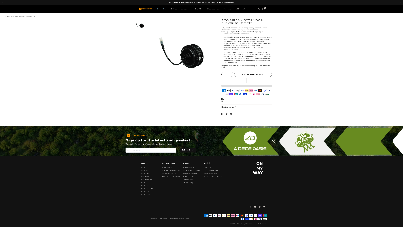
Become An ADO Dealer (171, 177)
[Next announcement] (400, 2)
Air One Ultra (145, 195)
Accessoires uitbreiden (191, 170)
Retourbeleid (163, 218)
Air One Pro (145, 192)
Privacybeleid (174, 218)
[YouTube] (264, 207)
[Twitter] (255, 207)
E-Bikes (174, 9)
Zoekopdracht (167, 167)
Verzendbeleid (153, 218)
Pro (144, 170)
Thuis (7, 16)
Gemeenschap (168, 163)
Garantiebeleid (184, 218)
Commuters (227, 9)
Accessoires (185, 9)
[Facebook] (250, 207)
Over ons (207, 167)
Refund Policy (188, 180)
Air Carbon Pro (146, 180)
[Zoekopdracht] (259, 9)
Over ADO (199, 9)
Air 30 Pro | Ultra (147, 189)
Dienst (186, 163)
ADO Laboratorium (211, 173)
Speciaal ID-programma (171, 170)
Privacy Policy (188, 183)
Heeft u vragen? (228, 107)
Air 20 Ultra (145, 173)
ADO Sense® (240, 9)
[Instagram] (259, 207)
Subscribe (187, 150)
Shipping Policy (188, 177)
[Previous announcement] (3, 2)
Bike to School (162, 9)
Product (144, 163)
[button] (246, 80)
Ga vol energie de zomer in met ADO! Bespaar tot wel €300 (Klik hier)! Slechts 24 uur (201, 2)
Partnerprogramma (169, 173)
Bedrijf (207, 163)
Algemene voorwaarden (213, 177)
